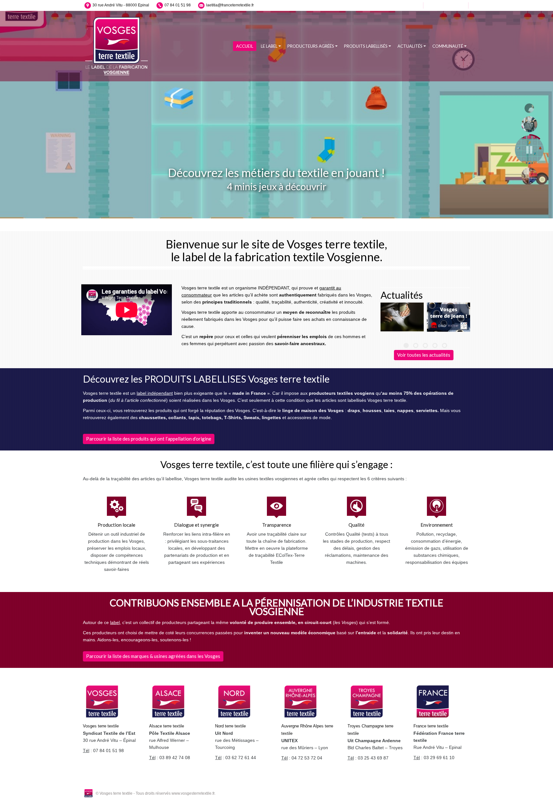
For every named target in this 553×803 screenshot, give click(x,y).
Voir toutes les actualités (423, 355)
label (115, 622)
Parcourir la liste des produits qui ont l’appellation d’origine (148, 439)
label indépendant (155, 393)
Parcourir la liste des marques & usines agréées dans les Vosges (153, 656)
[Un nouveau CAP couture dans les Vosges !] (402, 317)
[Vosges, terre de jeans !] (448, 317)
